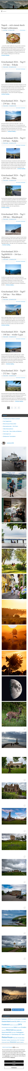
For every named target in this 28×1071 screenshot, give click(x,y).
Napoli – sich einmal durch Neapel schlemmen (13, 26)
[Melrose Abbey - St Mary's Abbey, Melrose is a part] (14, 790)
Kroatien (23, 1027)
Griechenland (5, 1027)
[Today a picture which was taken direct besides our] (14, 714)
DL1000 (17, 1021)
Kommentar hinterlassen (20, 69)
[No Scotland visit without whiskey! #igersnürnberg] (14, 892)
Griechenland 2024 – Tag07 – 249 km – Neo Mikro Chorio (13, 294)
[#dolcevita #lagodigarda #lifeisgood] (14, 535)
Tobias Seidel (5, 67)
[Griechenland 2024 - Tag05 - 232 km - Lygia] (14, 386)
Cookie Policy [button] (7, 1055)
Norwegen (7, 1034)
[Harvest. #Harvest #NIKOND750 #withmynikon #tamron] (14, 612)
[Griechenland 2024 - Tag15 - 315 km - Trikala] (14, 77)
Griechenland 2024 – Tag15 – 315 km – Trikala (13, 63)
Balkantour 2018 (6, 1019)
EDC (25, 1021)
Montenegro (4, 1030)
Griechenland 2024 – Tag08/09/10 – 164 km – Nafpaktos (12, 254)
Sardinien (9, 1040)
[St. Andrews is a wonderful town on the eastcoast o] (14, 816)
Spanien (18, 1042)
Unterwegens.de (7, 433)
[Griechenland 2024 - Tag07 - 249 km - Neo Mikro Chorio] (14, 310)
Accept (14, 1061)
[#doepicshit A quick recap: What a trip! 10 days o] (14, 459)
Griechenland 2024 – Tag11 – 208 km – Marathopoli (13, 215)
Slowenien (13, 1042)
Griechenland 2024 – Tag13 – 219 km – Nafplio (13, 139)
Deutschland (6, 1021)
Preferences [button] (12, 1057)
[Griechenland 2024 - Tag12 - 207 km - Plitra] (14, 191)
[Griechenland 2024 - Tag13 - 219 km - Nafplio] (14, 154)
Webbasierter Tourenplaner (9, 436)
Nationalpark (14, 1032)
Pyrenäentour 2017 (16, 1034)
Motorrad (9, 1030)
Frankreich (6, 1025)
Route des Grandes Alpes (18, 1037)
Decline (14, 1064)
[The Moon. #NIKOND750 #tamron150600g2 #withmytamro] (14, 688)
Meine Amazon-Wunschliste (9, 423)
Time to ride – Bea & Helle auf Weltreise (12, 431)
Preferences (14, 1067)
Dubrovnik (22, 1021)
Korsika (19, 1027)
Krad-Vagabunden (7, 421)
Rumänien (4, 1040)
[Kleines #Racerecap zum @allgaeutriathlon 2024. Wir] (14, 484)
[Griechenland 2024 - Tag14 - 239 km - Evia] (14, 116)
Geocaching (15, 1024)
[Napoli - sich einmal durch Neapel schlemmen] (14, 39)
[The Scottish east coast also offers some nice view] (14, 918)
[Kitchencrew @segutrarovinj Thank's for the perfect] (14, 510)
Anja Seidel (5, 30)
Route (10, 1037)
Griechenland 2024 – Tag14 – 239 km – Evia (13, 102)
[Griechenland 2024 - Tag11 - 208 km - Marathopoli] (14, 230)
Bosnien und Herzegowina (15, 1019)
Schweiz (8, 1042)
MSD (10, 1032)
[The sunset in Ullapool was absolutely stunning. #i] (14, 994)
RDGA (23, 1034)
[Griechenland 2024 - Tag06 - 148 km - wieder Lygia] (14, 347)
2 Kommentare (22, 30)
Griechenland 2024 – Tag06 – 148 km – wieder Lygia (13, 333)
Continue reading (5, 55)
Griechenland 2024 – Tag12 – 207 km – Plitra (13, 176)
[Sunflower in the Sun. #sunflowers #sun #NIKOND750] (14, 637)
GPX (20, 1024)
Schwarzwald (4, 1042)
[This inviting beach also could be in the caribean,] (14, 969)
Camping (23, 1019)
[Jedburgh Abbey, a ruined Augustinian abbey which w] (14, 765)
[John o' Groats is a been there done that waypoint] (14, 943)
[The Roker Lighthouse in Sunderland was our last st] (14, 739)
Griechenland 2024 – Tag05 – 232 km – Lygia (13, 372)
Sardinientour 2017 (15, 1040)
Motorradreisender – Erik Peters (10, 426)
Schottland (22, 1040)
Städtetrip (22, 1042)
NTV (10, 1034)
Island (12, 1027)
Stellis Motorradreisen (8, 428)
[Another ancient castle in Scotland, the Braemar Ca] (14, 841)
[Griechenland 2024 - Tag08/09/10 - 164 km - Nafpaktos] (14, 270)
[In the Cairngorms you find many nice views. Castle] (14, 867)
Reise (4, 1037)
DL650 (12, 1021)
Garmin (11, 1024)
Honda (9, 1027)
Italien (15, 1027)
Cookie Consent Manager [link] (7, 1047)
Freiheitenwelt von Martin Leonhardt (11, 418)
